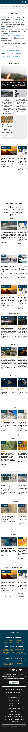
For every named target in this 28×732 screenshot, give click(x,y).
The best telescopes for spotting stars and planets (8, 664)
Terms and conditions (14, 697)
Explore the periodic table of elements (8, 653)
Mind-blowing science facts (20, 663)
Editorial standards (14, 714)
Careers (14, 711)
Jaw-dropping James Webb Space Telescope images (8, 650)
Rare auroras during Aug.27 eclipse (17, 6)
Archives (21, 596)
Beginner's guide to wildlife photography (20, 661)
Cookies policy (14, 703)
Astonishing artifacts (20, 642)
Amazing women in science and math (19, 650)
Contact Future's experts (14, 692)
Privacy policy (14, 700)
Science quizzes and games (8, 660)
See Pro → (17, 2)
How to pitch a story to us (14, 717)
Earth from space (19, 640)
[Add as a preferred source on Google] (14, 682)
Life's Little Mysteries (8, 640)
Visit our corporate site (16, 678)
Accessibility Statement (14, 689)
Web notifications (14, 708)
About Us (14, 695)
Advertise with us (14, 706)
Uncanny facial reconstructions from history (19, 653)
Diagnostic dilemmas (8, 642)
